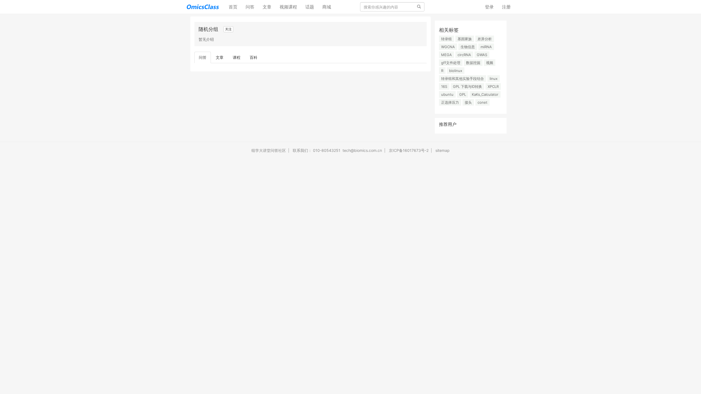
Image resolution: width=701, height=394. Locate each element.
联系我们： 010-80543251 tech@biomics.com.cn (337, 150)
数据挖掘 (473, 62)
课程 (236, 57)
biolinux (455, 70)
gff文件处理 (450, 62)
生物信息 (468, 47)
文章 (267, 7)
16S (444, 86)
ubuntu (447, 94)
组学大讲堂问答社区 (268, 150)
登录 (489, 7)
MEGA (446, 55)
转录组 (446, 39)
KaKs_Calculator (485, 94)
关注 (228, 29)
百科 (253, 57)
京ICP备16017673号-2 (409, 150)
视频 (489, 62)
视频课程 (288, 7)
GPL (462, 94)
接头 (468, 102)
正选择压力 (450, 102)
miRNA (486, 47)
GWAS (482, 55)
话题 (309, 7)
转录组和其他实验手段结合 (462, 78)
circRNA (464, 55)
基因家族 (465, 39)
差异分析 (485, 39)
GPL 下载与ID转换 (467, 86)
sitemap (442, 150)
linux (494, 78)
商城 (326, 7)
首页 (235, 7)
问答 (250, 7)
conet (482, 102)
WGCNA (448, 47)
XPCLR (493, 86)
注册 (506, 7)
